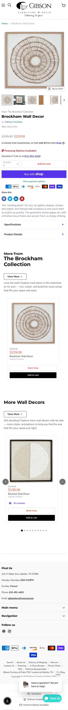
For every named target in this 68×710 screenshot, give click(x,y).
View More (13, 276)
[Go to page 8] (40, 530)
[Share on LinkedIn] (16, 198)
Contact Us (9, 665)
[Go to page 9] (43, 530)
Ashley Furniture (13, 121)
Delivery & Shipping (38, 662)
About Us (21, 662)
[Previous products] (6, 482)
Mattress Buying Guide (35, 669)
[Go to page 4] (30, 530)
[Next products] (62, 482)
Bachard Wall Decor (18, 493)
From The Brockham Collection (17, 111)
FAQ (20, 669)
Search (10, 662)
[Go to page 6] (35, 530)
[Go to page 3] (27, 530)
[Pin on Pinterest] (22, 198)
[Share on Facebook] (4, 198)
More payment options (34, 181)
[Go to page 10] (46, 530)
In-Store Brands (37, 665)
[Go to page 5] (32, 530)
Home (5, 23)
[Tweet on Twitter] (10, 198)
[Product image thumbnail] (19, 100)
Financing (22, 665)
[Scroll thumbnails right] (63, 100)
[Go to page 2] (24, 530)
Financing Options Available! (20, 150)
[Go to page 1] (22, 531)
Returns (54, 662)
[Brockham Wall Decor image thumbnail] (7, 100)
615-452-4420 (32, 156)
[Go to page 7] (38, 530)
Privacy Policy (54, 665)
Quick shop (33, 368)
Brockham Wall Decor (21, 356)
